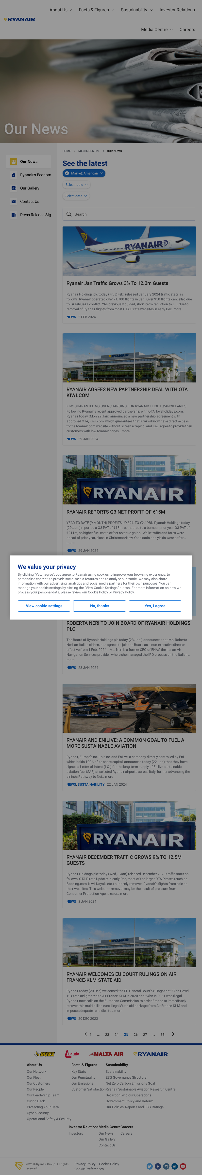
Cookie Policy (98, 592)
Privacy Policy (123, 592)
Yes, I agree (155, 606)
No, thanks (99, 606)
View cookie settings (44, 606)
